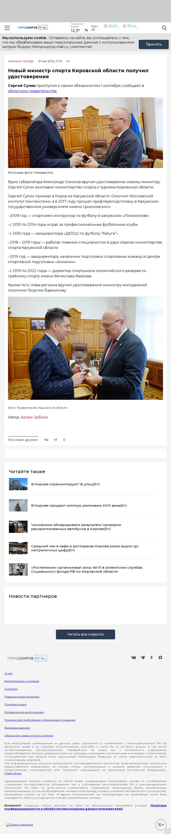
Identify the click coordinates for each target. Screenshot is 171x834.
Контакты (10, 688)
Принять (154, 44)
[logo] (26, 658)
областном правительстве (32, 91)
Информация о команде (21, 681)
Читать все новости (85, 634)
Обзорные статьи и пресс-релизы (28, 735)
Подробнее (12, 773)
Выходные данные (17, 727)
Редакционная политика (21, 696)
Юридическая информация (24, 712)
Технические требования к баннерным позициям (39, 720)
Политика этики (15, 704)
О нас (8, 673)
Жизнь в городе (21, 61)
